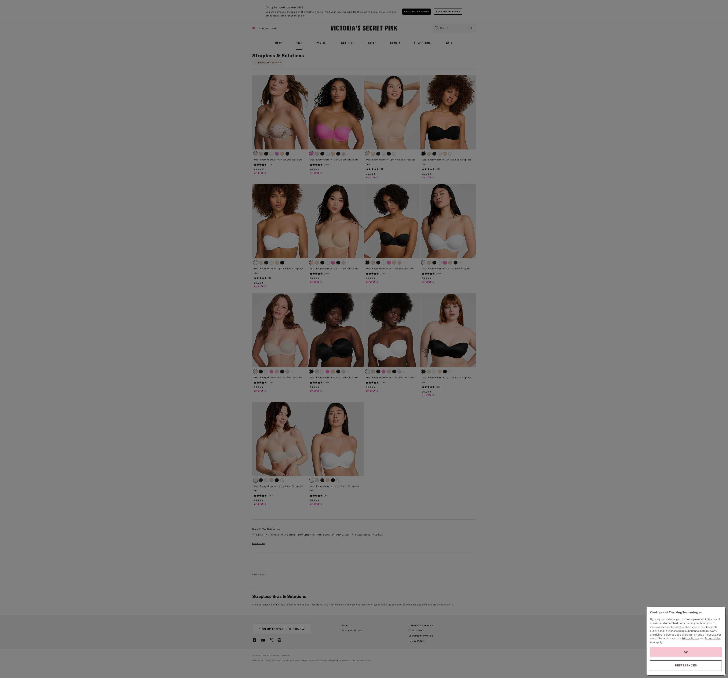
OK (686, 652)
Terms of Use (713, 638)
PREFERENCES (686, 665)
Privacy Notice (690, 638)
